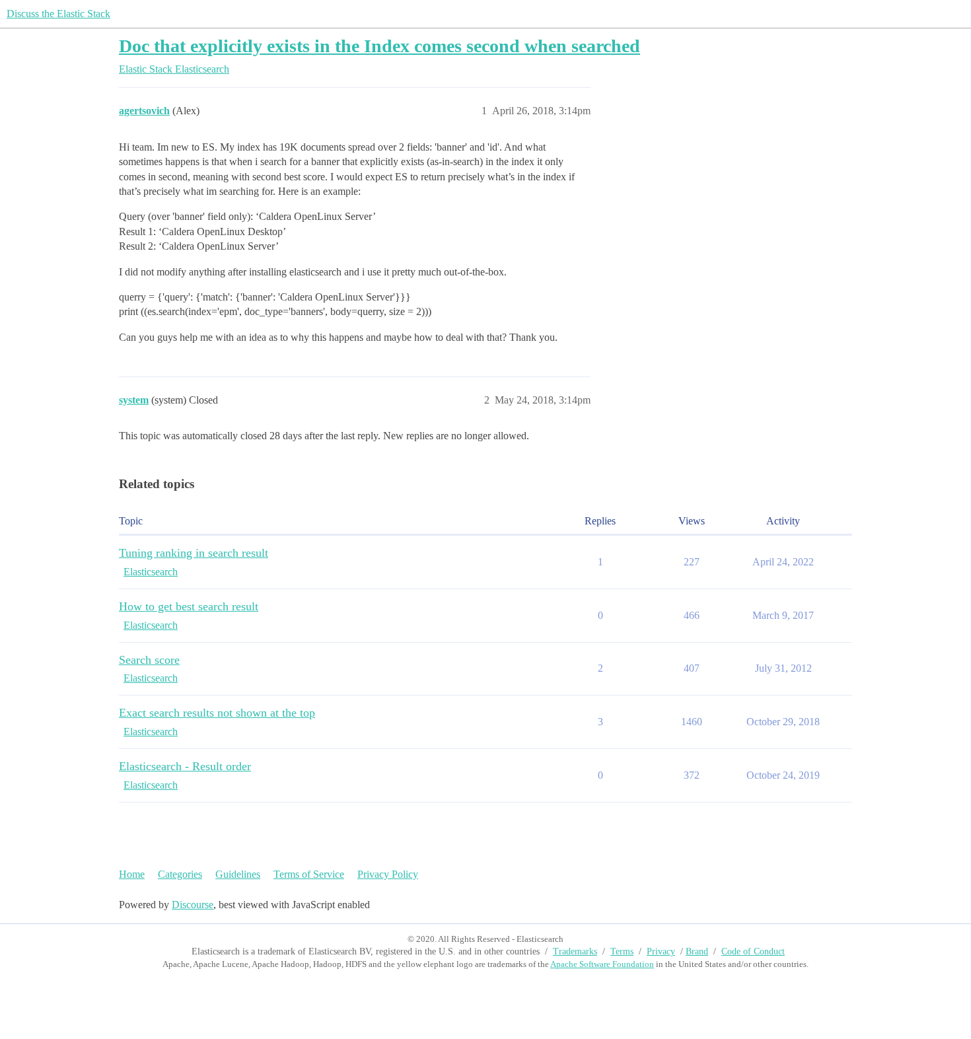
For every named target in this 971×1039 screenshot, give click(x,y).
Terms (621, 951)
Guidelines (237, 874)
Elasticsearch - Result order (185, 766)
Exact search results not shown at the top (217, 712)
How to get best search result (188, 606)
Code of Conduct (753, 951)
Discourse (192, 904)
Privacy (661, 951)
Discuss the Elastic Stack (58, 13)
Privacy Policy (387, 874)
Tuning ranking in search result (193, 552)
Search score (149, 659)
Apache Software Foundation (602, 964)
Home (132, 874)
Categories (180, 874)
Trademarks (575, 951)
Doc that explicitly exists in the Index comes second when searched (379, 46)
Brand (697, 951)
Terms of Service (308, 874)
